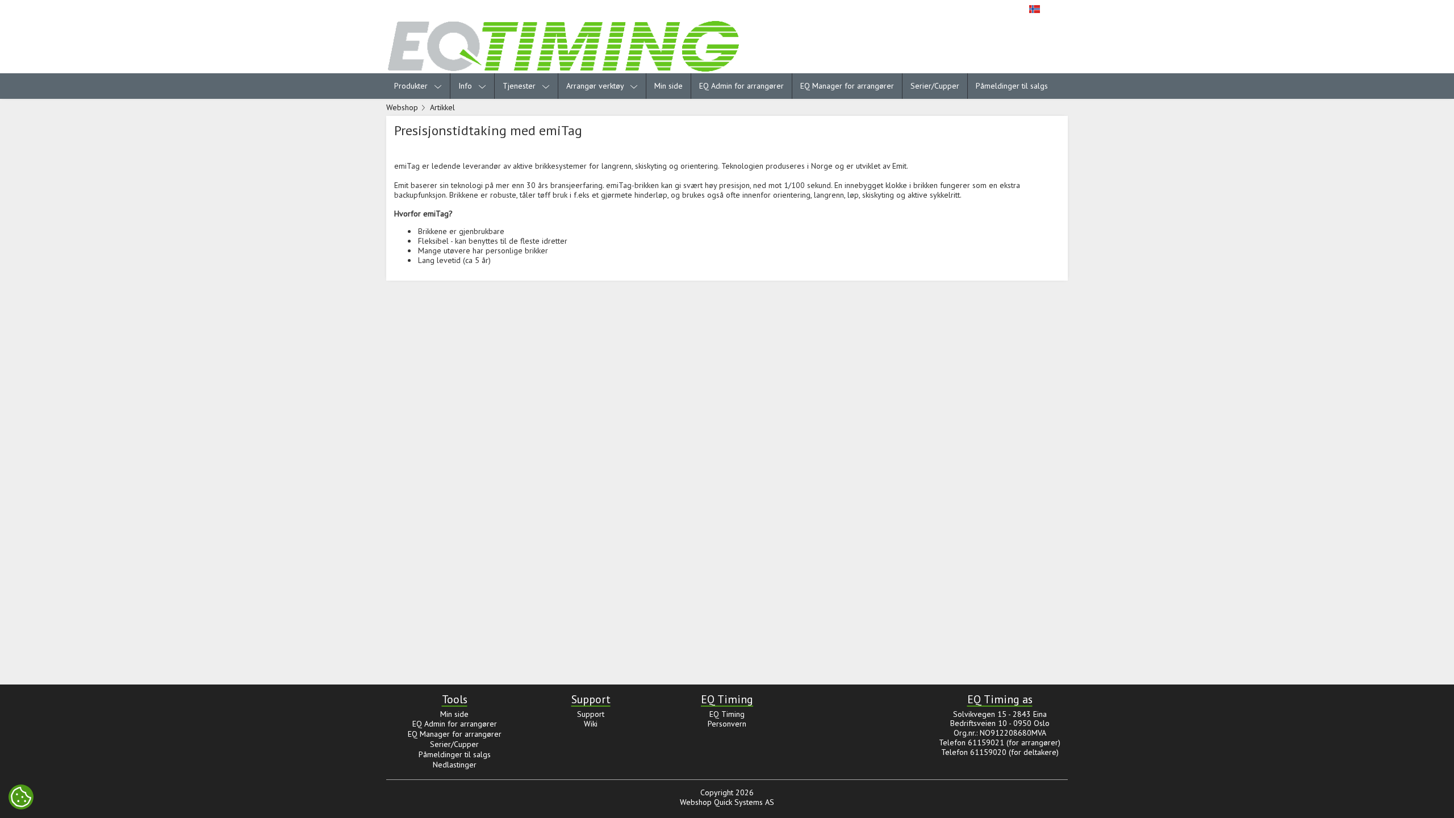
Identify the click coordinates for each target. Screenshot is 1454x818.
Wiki (591, 724)
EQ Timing (727, 714)
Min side (668, 86)
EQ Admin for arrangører (741, 86)
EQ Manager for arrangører (847, 86)
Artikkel (442, 107)
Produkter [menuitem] (412, 86)
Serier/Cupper (934, 86)
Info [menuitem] (466, 86)
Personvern (727, 724)
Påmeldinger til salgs (1012, 86)
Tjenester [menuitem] (520, 86)
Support (590, 714)
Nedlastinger (455, 764)
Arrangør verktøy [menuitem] (596, 86)
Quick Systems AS (744, 802)
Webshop (402, 107)
